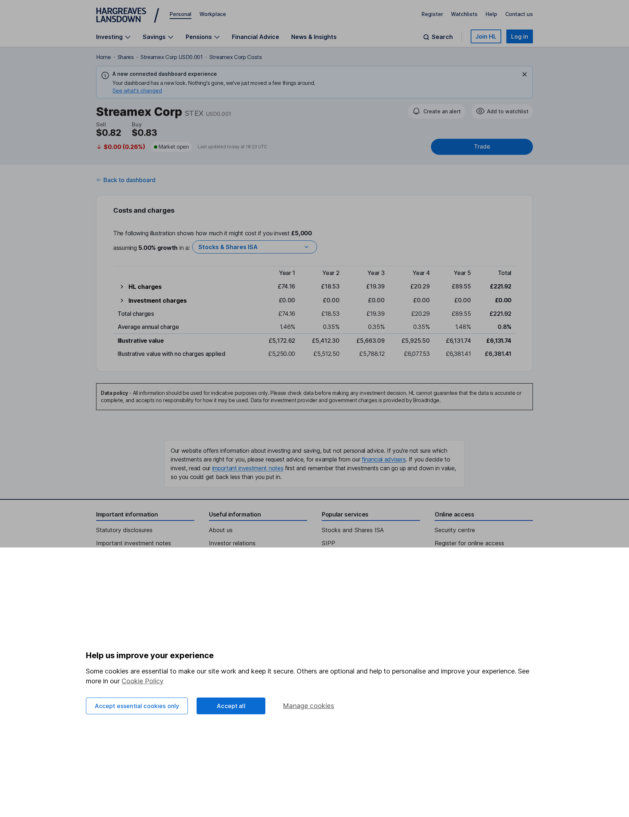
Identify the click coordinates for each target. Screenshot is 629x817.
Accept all (231, 706)
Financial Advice (255, 36)
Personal (180, 14)
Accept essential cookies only (137, 706)
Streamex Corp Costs (235, 57)
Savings (154, 37)
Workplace (212, 14)
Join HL (486, 36)
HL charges (145, 286)
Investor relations (232, 543)
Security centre (455, 530)
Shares (126, 57)
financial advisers (384, 459)
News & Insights (314, 36)
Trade (482, 146)
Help (491, 14)
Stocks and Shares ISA (353, 530)
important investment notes (248, 468)
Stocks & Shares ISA (228, 247)
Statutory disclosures (124, 530)
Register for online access (469, 543)
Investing (109, 37)
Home (103, 57)
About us (221, 530)
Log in (519, 36)
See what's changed (137, 90)
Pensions (199, 37)
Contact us (519, 14)
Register (432, 14)
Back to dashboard (129, 180)
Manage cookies (308, 706)
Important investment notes (133, 543)
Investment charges (157, 300)
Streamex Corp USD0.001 (172, 57)
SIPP (328, 543)
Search (442, 37)
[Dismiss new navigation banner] (524, 74)
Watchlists (464, 14)
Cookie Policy (142, 681)
